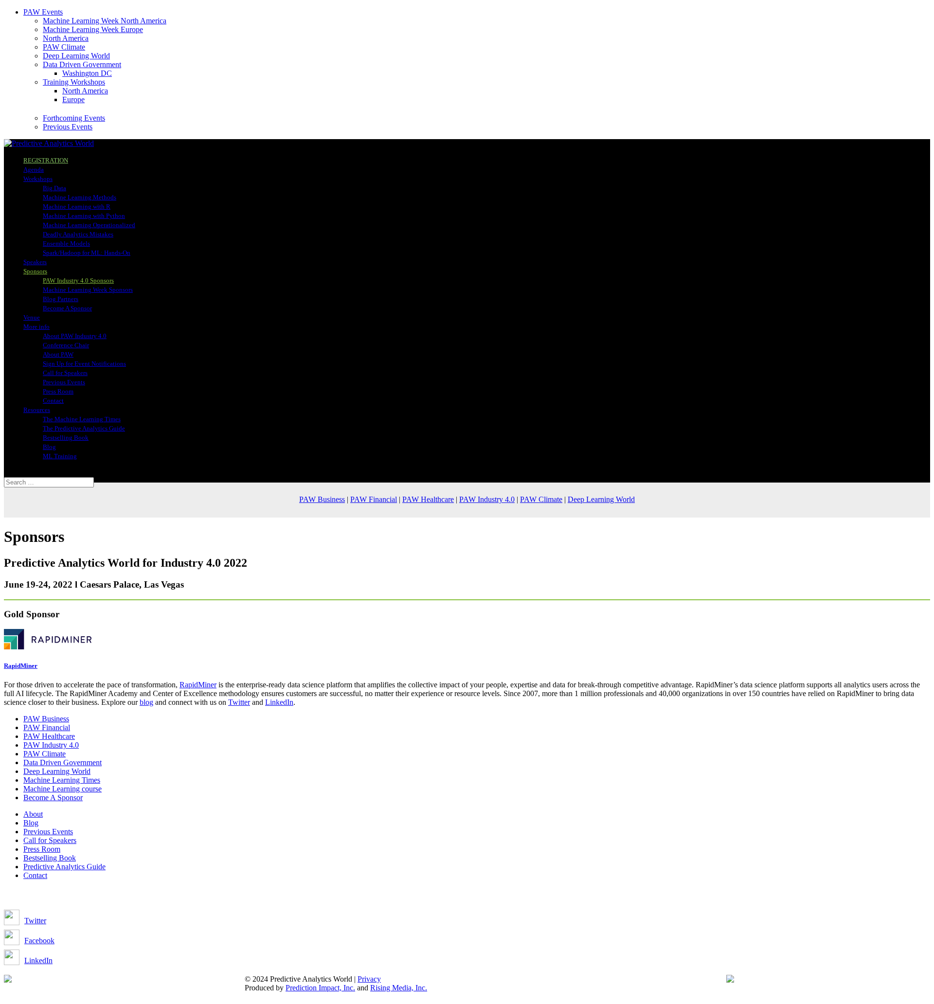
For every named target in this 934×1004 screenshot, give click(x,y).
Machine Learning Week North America (104, 21)
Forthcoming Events (74, 118)
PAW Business (322, 499)
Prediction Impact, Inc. (320, 988)
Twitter (239, 702)
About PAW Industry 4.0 (75, 336)
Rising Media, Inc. (398, 988)
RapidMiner (198, 685)
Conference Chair (66, 345)
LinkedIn (279, 702)
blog (146, 702)
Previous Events (67, 127)
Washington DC (87, 73)
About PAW (58, 354)
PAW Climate (64, 47)
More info (36, 326)
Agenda (33, 169)
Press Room (58, 391)
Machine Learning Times (61, 780)
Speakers (35, 262)
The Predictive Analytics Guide (84, 428)
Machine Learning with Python (84, 215)
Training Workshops (74, 82)
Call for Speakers (65, 372)
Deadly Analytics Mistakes (78, 234)
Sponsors (35, 271)
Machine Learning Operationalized (89, 225)
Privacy (369, 979)
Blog (49, 446)
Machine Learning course (62, 789)
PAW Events (43, 12)
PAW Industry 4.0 (487, 499)
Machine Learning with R (76, 206)
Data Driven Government (82, 64)
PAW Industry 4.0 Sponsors (78, 280)
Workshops (38, 178)
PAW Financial (373, 499)
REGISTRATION (45, 160)
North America (66, 38)
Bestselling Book (66, 437)
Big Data (54, 188)
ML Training (60, 456)
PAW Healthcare (428, 499)
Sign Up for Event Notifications (84, 363)
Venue (31, 317)
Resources (36, 409)
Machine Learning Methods (79, 197)
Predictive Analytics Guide (64, 866)
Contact (53, 400)
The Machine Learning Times (82, 419)
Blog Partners (60, 299)
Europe (73, 99)
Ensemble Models (66, 243)
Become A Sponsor (67, 308)
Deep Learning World (76, 56)
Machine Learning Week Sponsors (88, 289)
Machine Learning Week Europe (93, 29)
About (33, 814)
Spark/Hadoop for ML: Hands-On (86, 252)
